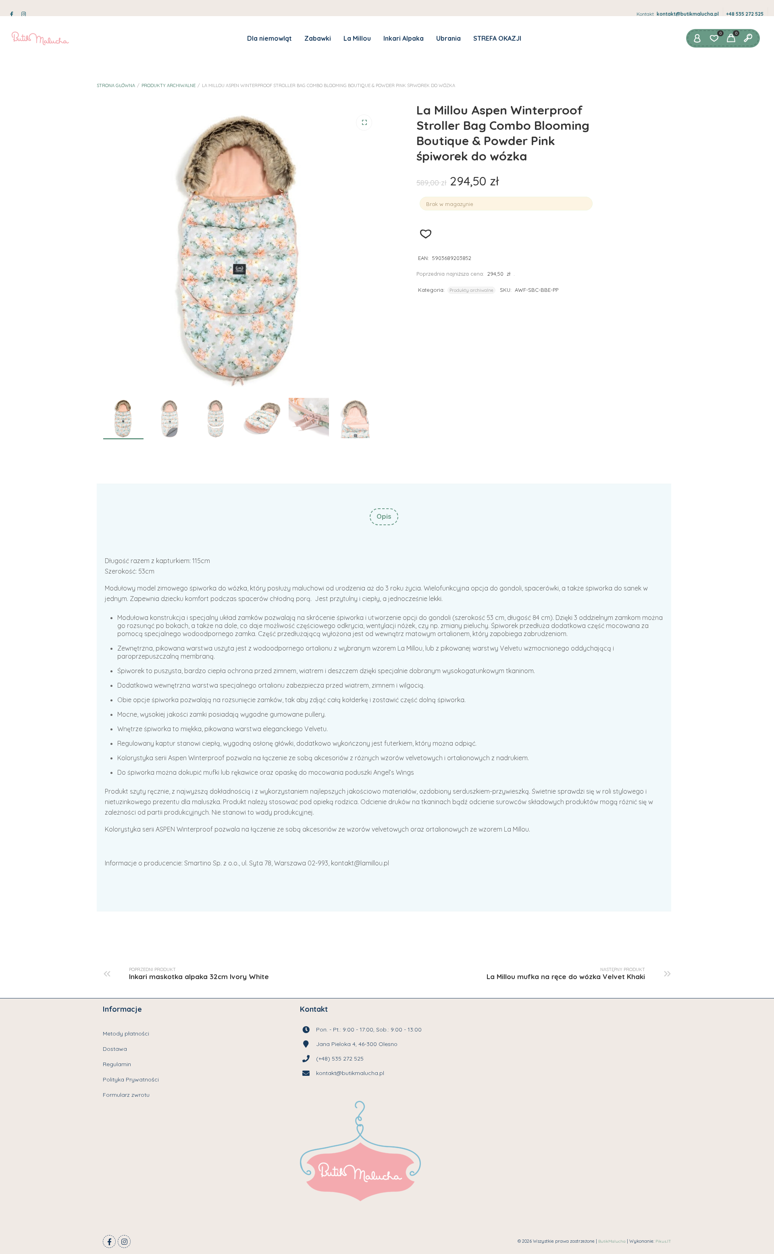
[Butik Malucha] (40, 38)
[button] (364, 122)
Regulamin (117, 1064)
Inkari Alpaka (403, 38)
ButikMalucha (612, 1241)
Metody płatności (126, 1033)
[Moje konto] (697, 38)
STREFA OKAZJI (497, 38)
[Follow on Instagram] (124, 1241)
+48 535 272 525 (745, 14)
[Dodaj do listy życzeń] (425, 234)
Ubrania (448, 38)
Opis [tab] (384, 516)
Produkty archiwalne (168, 85)
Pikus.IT (663, 1241)
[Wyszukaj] (748, 38)
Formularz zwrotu (126, 1094)
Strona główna (116, 85)
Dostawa (115, 1048)
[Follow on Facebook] (109, 1241)
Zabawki (317, 38)
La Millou (357, 38)
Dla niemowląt (269, 38)
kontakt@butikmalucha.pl (688, 14)
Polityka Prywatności (131, 1079)
